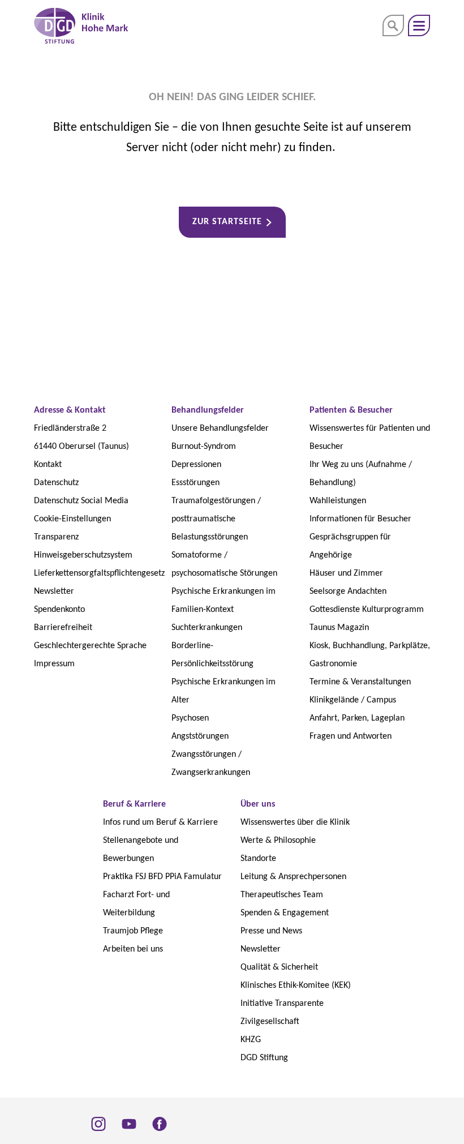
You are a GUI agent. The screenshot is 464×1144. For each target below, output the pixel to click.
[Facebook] (159, 1124)
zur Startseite (227, 221)
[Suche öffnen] (393, 25)
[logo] (81, 25)
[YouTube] (129, 1124)
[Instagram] (98, 1124)
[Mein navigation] (419, 25)
